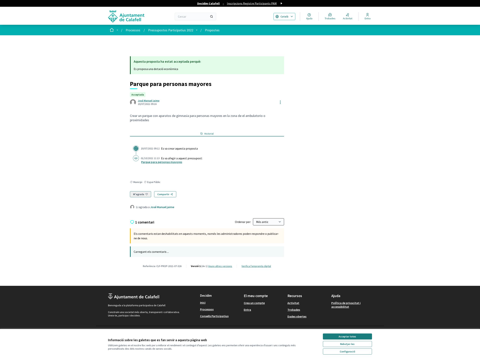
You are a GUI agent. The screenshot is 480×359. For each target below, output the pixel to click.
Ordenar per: (243, 222)
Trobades (293, 310)
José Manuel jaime (148, 100)
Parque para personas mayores (161, 162)
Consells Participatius (214, 316)
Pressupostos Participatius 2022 (170, 30)
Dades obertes (296, 316)
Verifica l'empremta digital (256, 266)
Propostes (212, 30)
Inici (203, 302)
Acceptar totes (347, 336)
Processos (133, 30)
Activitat (293, 303)
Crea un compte (254, 303)
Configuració (347, 351)
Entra (247, 310)
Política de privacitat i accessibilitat (346, 305)
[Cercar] (211, 16)
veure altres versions (220, 266)
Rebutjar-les (347, 344)
